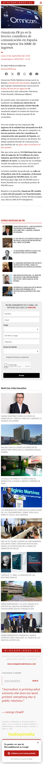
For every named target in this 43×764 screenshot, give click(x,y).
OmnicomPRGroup (8, 69)
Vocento (33, 726)
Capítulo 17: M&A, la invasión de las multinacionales (18, 576)
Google (4, 724)
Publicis (18, 724)
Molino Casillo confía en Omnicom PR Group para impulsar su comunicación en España (21, 450)
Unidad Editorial (30, 724)
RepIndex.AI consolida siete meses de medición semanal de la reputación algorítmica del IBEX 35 (27, 290)
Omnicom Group (7, 726)
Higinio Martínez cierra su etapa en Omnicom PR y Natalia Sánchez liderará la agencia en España (21, 418)
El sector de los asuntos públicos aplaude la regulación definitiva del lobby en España (27, 240)
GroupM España (21, 726)
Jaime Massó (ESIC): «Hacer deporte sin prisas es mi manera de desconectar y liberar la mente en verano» (27, 229)
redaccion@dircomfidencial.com (21, 664)
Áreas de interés (10, 347)
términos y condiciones (21, 357)
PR (2, 52)
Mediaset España (28, 722)
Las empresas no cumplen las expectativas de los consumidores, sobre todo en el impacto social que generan (21, 512)
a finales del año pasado (19, 82)
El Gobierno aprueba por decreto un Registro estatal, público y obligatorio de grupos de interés (27, 264)
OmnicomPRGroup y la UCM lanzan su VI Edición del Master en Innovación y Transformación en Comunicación (20, 606)
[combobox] (16, 680)
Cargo (5, 325)
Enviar (21, 375)
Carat (11, 729)
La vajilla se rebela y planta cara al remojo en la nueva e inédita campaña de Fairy (20, 481)
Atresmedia (15, 722)
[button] (6, 74)
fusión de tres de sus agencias (14, 88)
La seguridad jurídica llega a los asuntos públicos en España (27, 251)
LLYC (11, 724)
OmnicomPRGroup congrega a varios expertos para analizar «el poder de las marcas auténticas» (20, 638)
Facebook (5, 722)
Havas (4, 729)
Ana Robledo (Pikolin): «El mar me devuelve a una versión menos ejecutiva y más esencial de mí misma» (27, 278)
